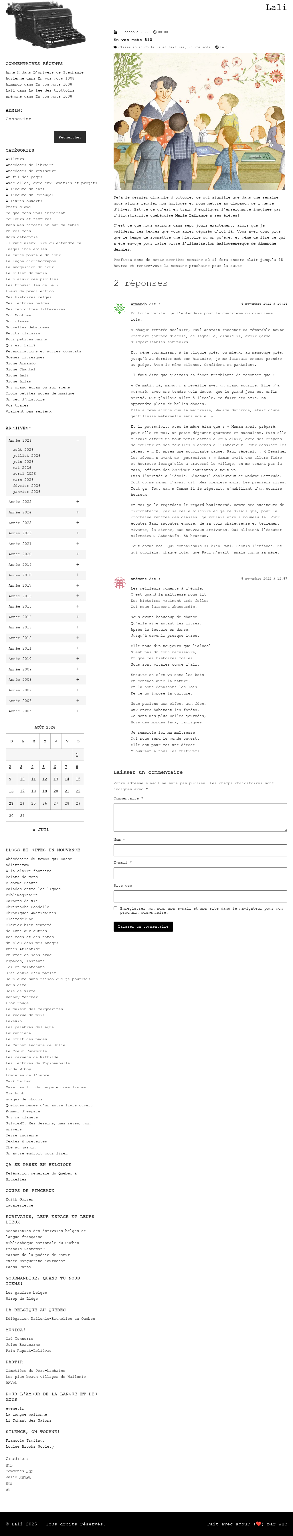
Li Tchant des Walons (29, 1420)
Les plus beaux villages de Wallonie (46, 1376)
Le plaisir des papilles (32, 279)
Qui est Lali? (20, 345)
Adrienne (15, 78)
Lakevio (14, 1021)
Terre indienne (22, 1135)
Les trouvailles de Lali (32, 285)
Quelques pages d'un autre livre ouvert (49, 1105)
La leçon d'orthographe (31, 261)
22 (78, 791)
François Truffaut (25, 1440)
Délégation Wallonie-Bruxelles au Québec (50, 1318)
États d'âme (18, 207)
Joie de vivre (20, 991)
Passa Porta (18, 1266)
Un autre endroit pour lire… (37, 1153)
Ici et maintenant (25, 967)
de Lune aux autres (26, 930)
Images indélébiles (26, 249)
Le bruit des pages (26, 1039)
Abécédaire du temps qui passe (39, 858)
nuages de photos (24, 1099)
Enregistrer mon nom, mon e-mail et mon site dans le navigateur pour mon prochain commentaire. (201, 910)
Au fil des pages (24, 176)
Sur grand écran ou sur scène (38, 387)
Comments (19, 1470)
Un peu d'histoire (25, 399)
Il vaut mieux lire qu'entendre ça (43, 243)
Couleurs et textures (29, 219)
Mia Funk (15, 1093)
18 (33, 791)
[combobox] (30, 137)
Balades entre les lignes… (34, 888)
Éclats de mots (22, 876)
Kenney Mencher (22, 997)
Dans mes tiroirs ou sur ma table (42, 225)
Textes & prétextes (26, 1141)
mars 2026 (23, 479)
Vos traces (17, 405)
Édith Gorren (19, 1199)
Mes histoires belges (29, 297)
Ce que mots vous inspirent (35, 213)
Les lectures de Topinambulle (38, 1063)
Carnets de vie (22, 900)
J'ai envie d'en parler (31, 973)
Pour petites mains (26, 339)
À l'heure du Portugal (30, 195)
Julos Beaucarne (23, 1344)
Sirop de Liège (22, 1298)
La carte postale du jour (33, 255)
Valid (18, 1477)
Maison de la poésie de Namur (38, 1254)
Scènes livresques (25, 357)
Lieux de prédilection (30, 291)
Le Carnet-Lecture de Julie (35, 1045)
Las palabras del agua (30, 1027)
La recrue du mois (25, 1015)
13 (56, 779)
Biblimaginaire (22, 894)
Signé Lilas (18, 381)
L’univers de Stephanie (58, 72)
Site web (123, 886)
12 (44, 779)
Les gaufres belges (26, 1292)
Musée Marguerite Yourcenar (35, 1260)
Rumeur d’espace (23, 1111)
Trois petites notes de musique (40, 393)
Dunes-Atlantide (23, 948)
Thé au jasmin (20, 1147)
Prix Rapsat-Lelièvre (29, 1350)
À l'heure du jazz (25, 188)
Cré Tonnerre (19, 1338)
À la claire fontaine (29, 870)
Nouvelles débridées (27, 327)
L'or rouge (17, 1003)
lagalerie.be (19, 1205)
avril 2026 (24, 473)
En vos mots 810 (133, 39)
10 (22, 779)
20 (56, 791)
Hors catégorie (22, 237)
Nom (119, 840)
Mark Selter (18, 1081)
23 (11, 803)
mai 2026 (22, 467)
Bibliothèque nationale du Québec (42, 1242)
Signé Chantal (20, 369)
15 (78, 779)
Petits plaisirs (23, 333)
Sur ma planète (22, 1117)
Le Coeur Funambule (26, 1051)
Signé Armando (20, 363)
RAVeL (11, 1382)
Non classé (17, 321)
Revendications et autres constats (43, 351)
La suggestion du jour (30, 267)
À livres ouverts (24, 201)
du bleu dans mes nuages (32, 942)
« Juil (41, 829)
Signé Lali (17, 375)
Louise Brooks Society (30, 1446)
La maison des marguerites (34, 1009)
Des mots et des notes (30, 936)
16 (11, 791)
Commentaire (128, 798)
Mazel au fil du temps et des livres (46, 1087)
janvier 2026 (26, 491)
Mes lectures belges (27, 303)
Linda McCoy (18, 1069)
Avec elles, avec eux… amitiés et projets (51, 182)
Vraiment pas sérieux (29, 411)
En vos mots (18, 231)
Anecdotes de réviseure (31, 170)
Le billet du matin (26, 273)
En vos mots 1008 (56, 78)
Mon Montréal (19, 315)
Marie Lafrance (191, 215)
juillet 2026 (26, 455)
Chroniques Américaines (31, 912)
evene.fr (15, 1408)
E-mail (123, 862)
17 (22, 791)
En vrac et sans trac (29, 954)
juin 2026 (23, 461)
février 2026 (26, 485)
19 (44, 791)
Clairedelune (19, 918)
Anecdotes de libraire (30, 164)
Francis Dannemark (25, 1248)
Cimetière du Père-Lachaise (35, 1370)
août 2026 (23, 449)
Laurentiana (18, 1033)
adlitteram (17, 864)
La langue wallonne (26, 1414)
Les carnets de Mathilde (32, 1057)
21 (67, 791)
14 (67, 779)
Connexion (18, 118)
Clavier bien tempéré (29, 924)
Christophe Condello (27, 906)
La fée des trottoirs (51, 90)
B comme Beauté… (23, 882)
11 (33, 779)
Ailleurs (15, 158)
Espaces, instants (25, 960)
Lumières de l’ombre (27, 1075)
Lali (276, 7)
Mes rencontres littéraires (35, 309)
